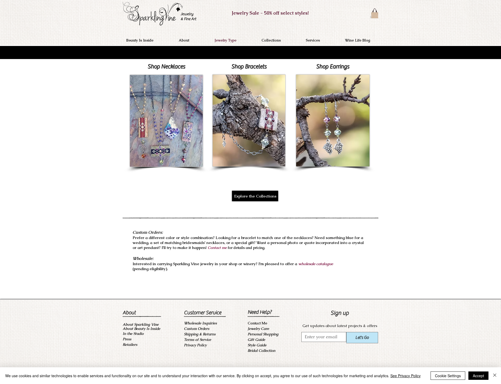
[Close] (495, 375)
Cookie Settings (448, 375)
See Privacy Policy (405, 375)
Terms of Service (197, 339)
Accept (478, 375)
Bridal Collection (261, 350)
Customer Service (202, 313)
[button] (193, 40)
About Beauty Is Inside (141, 328)
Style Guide (257, 345)
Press (127, 339)
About (129, 313)
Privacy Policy (195, 345)
